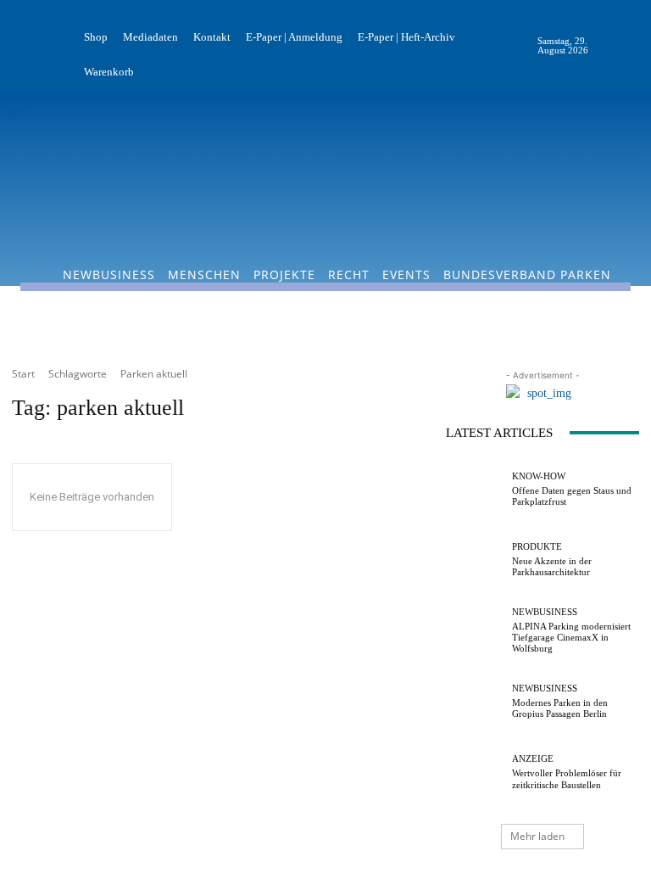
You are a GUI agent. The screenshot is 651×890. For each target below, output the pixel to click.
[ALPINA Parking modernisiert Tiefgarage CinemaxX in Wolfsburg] (475, 631)
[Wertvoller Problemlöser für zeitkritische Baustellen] (475, 772)
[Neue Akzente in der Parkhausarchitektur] (475, 560)
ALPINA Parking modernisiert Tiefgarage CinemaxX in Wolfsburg (571, 637)
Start (23, 374)
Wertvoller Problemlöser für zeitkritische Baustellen (566, 778)
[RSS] (637, 46)
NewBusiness (544, 612)
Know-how (538, 476)
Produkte (537, 546)
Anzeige (533, 759)
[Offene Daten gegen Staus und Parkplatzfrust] (475, 489)
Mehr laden (537, 836)
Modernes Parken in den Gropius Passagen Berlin (560, 708)
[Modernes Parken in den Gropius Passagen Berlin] (475, 701)
